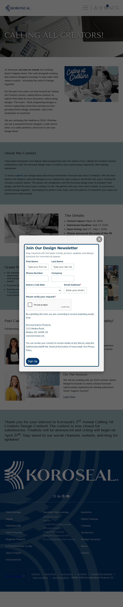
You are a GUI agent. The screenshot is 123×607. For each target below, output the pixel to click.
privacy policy (67, 574)
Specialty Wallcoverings (56, 512)
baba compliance (40, 577)
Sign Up (32, 361)
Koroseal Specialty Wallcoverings (59, 539)
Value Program (13, 553)
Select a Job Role (35, 284)
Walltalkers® (13, 525)
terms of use (50, 574)
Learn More (69, 396)
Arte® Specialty (51, 516)
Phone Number (34, 273)
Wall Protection (14, 532)
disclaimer (82, 574)
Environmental (13, 559)
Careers (85, 553)
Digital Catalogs (89, 519)
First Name (32, 261)
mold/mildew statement (101, 574)
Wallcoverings (13, 512)
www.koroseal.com (35, 336)
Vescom (47, 520)
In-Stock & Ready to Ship (19, 546)
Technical (86, 525)
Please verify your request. (41, 296)
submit (19, 175)
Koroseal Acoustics (52, 528)
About (84, 546)
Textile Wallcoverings (53, 531)
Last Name (57, 261)
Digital (9, 519)
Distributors (87, 532)
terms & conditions (61, 577)
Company (56, 273)
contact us (36, 574)
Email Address (72, 284)
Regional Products (15, 539)
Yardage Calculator (91, 539)
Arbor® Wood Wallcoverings (57, 524)
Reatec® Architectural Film (56, 535)
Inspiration (86, 512)
